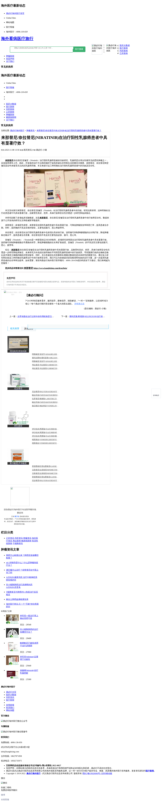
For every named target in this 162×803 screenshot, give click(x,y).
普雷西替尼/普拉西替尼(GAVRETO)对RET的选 (50, 466)
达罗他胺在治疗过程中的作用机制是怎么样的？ (38, 316)
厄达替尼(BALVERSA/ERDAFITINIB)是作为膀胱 (51, 480)
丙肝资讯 (19, 538)
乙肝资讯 (10, 538)
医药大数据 (125, 45)
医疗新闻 (124, 48)
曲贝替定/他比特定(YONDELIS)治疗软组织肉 (50, 406)
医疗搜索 (79, 49)
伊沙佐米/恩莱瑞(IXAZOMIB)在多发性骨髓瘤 (49, 429)
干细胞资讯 (18, 543)
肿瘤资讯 (30, 130)
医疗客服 (10, 87)
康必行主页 (11, 692)
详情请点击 (79, 304)
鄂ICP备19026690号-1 (92, 773)
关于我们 (10, 61)
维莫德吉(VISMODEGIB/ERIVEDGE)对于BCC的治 (52, 440)
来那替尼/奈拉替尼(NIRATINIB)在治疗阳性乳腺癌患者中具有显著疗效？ (69, 130)
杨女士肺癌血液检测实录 (17, 599)
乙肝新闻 (124, 53)
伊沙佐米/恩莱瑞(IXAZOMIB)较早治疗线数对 (49, 436)
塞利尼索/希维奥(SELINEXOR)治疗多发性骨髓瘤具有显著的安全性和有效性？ (104, 316)
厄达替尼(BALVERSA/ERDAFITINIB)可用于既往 (51, 392)
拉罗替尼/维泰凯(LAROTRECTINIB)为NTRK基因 (51, 399)
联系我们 (10, 708)
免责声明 (10, 59)
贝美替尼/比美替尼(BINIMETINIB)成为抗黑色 (50, 470)
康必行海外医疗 (17, 130)
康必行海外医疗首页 (15, 13)
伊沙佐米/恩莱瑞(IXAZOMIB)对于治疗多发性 (49, 432)
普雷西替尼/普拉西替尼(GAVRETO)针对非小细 (50, 477)
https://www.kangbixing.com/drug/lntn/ (50, 268)
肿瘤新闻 (10, 56)
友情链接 (10, 705)
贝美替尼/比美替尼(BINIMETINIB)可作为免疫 (50, 473)
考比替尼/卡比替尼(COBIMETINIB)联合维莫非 (50, 368)
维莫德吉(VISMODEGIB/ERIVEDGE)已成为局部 (51, 443)
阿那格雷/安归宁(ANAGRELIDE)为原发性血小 (50, 361)
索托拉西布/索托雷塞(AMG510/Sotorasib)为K (49, 358)
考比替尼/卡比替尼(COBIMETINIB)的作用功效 (50, 365)
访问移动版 (107, 773)
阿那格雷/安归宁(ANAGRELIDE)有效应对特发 (50, 354)
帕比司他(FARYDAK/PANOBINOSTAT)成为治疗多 (51, 395)
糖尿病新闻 (11, 117)
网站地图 (10, 710)
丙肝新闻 (124, 51)
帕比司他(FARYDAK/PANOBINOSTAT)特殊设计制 (51, 402)
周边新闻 (17, 541)
